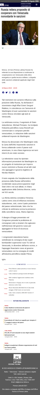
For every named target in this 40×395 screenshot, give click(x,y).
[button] (3, 92)
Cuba (6, 330)
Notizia (6, 305)
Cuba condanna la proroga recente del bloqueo (21, 273)
